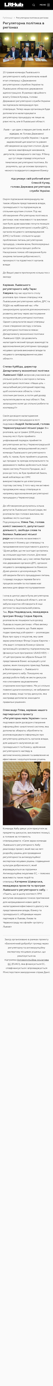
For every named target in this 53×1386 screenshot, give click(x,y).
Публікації (7, 18)
